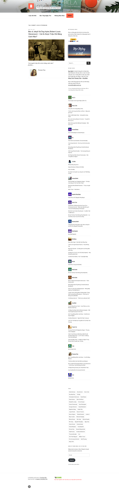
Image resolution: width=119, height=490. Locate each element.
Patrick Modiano (72, 426)
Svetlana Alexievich (80, 431)
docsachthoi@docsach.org (74, 85)
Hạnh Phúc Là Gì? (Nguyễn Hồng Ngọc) (76, 197)
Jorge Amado (72, 411)
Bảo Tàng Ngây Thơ (45, 15)
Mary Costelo (72, 416)
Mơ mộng (71, 421)
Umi (79, 434)
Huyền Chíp (80, 409)
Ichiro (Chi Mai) (71, 169)
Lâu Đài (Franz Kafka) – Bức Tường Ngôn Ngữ (78, 256)
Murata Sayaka (86, 419)
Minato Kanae (72, 419)
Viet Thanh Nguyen (73, 436)
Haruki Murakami (82, 406)
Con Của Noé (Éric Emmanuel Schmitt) (76, 370)
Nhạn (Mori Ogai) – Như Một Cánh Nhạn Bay (77, 242)
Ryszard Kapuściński (80, 429)
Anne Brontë (80, 392)
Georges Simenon (73, 406)
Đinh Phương (84, 439)
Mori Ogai (79, 419)
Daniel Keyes (83, 396)
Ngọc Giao (87, 421)
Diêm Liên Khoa (80, 399)
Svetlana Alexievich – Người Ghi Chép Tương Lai (78, 318)
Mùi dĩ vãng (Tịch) (72, 349)
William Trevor (82, 436)
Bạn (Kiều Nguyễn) (72, 234)
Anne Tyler (86, 392)
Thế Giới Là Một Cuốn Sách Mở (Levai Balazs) (78, 361)
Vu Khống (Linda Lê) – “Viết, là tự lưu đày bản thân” (79, 298)
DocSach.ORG (43, 477)
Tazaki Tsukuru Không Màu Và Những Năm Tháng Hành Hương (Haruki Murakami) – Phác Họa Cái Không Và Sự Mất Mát (79, 294)
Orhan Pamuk (72, 424)
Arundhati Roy (72, 394)
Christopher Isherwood (74, 396)
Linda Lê (87, 414)
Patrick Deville (80, 424)
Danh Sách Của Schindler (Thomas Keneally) (78, 140)
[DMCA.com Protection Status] (57, 478)
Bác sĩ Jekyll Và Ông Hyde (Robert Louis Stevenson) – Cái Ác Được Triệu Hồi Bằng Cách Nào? (45, 34)
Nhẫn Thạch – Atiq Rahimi (74, 189)
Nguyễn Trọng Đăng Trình (41, 479)
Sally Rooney (72, 431)
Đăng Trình (71, 78)
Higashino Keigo (72, 409)
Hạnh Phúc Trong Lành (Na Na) (74, 264)
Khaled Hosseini (80, 414)
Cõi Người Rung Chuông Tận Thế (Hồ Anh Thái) (78, 367)
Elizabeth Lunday (72, 401)
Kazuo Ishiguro (72, 414)
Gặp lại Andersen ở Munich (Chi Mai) (76, 167)
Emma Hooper (81, 401)
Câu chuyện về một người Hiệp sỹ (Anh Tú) (77, 100)
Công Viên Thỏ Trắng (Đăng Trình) (75, 108)
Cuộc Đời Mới (32, 15)
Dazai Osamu (72, 399)
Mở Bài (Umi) (71, 378)
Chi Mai (78, 394)
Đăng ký (72, 460)
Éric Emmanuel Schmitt (74, 439)
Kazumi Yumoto (80, 411)
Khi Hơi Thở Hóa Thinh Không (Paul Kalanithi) (77, 272)
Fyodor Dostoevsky (73, 404)
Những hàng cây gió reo (73, 164)
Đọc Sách (43, 5)
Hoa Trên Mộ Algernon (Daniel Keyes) (76, 132)
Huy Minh (85, 78)
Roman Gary (71, 429)
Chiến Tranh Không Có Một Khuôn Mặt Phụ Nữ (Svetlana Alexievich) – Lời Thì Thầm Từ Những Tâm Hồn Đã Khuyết (78, 336)
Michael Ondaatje (80, 416)
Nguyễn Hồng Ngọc (79, 421)
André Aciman (72, 392)
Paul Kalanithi (81, 426)
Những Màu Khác (60, 15)
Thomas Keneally (73, 434)
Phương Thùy (77, 78)
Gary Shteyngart (82, 404)
